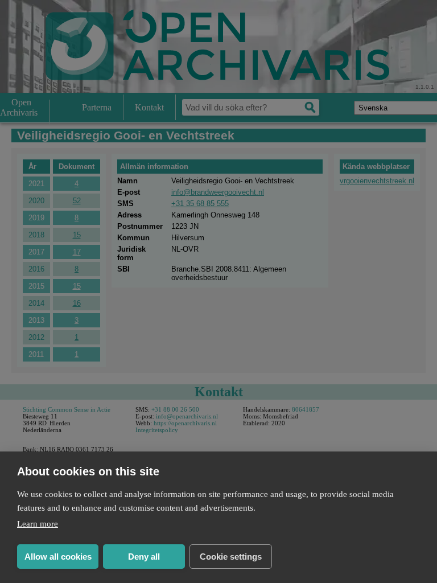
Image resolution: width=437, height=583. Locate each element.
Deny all (144, 556)
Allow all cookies (58, 556)
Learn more (37, 523)
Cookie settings (231, 556)
